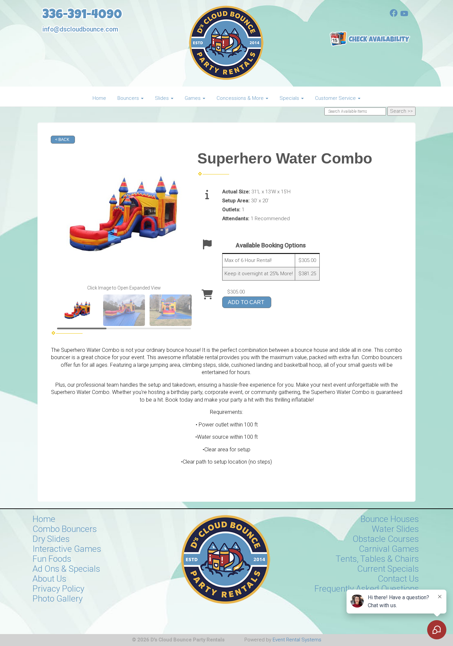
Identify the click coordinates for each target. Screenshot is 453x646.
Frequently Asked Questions (366, 589)
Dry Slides (51, 539)
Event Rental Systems (297, 640)
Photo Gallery (57, 599)
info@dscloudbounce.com (80, 29)
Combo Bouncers (64, 529)
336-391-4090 (82, 16)
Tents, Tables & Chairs (377, 559)
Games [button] (193, 98)
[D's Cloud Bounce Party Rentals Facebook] (394, 15)
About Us (49, 579)
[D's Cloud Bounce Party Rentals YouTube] (404, 15)
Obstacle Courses (386, 539)
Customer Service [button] (336, 98)
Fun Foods (51, 559)
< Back (62, 139)
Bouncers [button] (128, 98)
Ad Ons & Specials (66, 569)
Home (99, 98)
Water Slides (395, 529)
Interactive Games (66, 549)
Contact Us (398, 579)
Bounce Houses (389, 519)
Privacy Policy (58, 589)
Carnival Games (389, 549)
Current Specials (388, 569)
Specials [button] (290, 98)
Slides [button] (162, 98)
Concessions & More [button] (241, 98)
